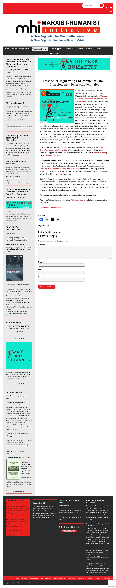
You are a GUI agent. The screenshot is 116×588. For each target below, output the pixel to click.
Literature (69, 49)
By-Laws (39, 515)
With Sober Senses (78, 200)
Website (41, 277)
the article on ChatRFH (61, 169)
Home (7, 49)
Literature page (19, 491)
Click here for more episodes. (51, 208)
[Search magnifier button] (101, 5)
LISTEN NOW (19, 339)
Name (40, 262)
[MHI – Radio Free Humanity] (111, 12)
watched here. (10, 148)
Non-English (54, 53)
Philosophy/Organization (21, 49)
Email (40, 269)
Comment (41, 245)
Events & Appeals (56, 49)
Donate (98, 49)
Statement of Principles (40, 513)
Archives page (99, 506)
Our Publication (40, 49)
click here (9, 96)
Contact (89, 49)
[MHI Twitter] (111, 8)
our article (28, 218)
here (19, 433)
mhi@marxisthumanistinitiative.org (17, 445)
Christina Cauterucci (53, 155)
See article (16, 155)
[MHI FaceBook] (107, 8)
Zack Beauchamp (100, 153)
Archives (80, 49)
